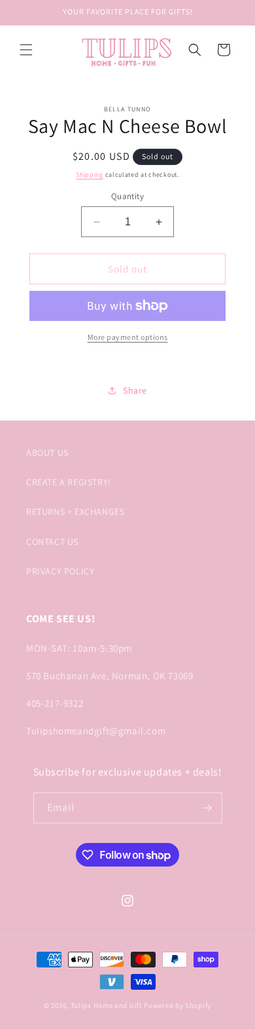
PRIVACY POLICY (60, 571)
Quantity (127, 196)
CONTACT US (52, 542)
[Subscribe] (207, 808)
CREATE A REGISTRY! (68, 482)
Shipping (89, 174)
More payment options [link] (128, 337)
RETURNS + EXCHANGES (75, 511)
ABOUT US (47, 452)
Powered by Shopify (177, 1005)
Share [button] (135, 390)
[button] (26, 49)
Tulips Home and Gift (107, 1005)
